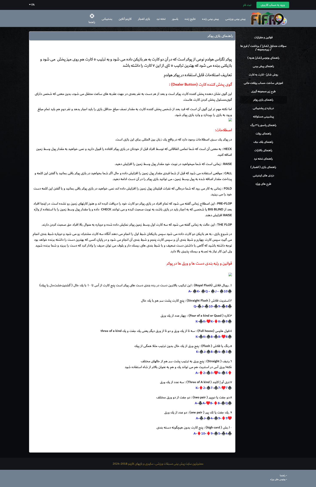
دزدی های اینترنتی (263, 175)
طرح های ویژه (263, 183)
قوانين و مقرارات (263, 37)
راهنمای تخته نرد (263, 158)
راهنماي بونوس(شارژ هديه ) (263, 57)
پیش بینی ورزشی (235, 18)
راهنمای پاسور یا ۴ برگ (263, 125)
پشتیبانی (107, 18)
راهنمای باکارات (263, 150)
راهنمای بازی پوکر (263, 99)
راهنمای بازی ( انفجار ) (263, 167)
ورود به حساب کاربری (273, 4)
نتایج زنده (190, 18)
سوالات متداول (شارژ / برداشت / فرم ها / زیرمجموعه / (263, 47)
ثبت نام (247, 4)
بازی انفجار (144, 18)
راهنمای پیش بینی (263, 66)
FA (33, 4)
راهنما (92, 22)
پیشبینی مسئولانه (263, 116)
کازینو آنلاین (125, 18)
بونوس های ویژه (277, 479)
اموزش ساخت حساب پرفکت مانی (263, 83)
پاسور (175, 18)
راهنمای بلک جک (263, 142)
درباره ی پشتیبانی (263, 108)
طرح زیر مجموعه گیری (263, 91)
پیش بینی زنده (210, 18)
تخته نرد (161, 18)
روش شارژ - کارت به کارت (263, 74)
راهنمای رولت (263, 133)
